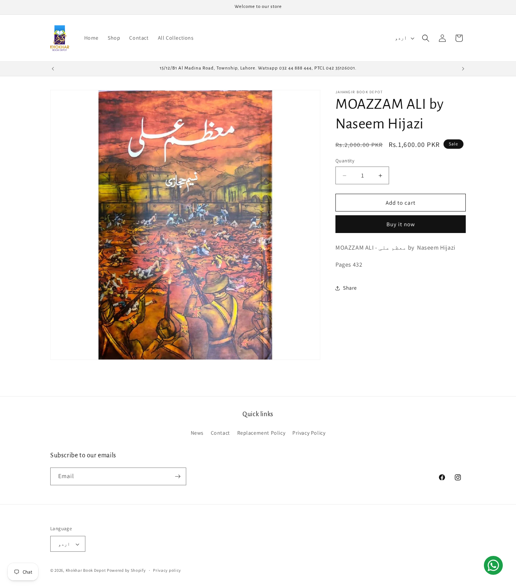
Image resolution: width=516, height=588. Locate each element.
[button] (425, 38)
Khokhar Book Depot (86, 570)
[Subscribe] (177, 476)
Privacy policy (167, 570)
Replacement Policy (261, 433)
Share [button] (350, 288)
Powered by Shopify (126, 570)
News (197, 433)
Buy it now (400, 224)
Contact (220, 433)
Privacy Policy (308, 433)
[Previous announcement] (53, 69)
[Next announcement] (463, 69)
